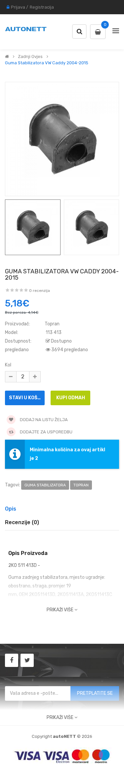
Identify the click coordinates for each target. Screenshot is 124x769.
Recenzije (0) (22, 522)
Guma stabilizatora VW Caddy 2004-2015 (46, 63)
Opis (10, 509)
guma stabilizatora (45, 485)
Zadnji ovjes (30, 56)
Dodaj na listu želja (43, 419)
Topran (52, 324)
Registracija (42, 7)
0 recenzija (39, 290)
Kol (8, 365)
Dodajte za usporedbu (45, 431)
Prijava (18, 7)
